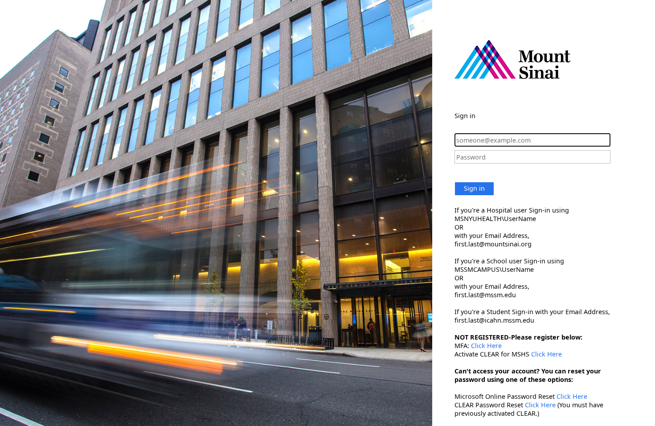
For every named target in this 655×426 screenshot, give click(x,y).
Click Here (486, 345)
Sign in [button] (474, 188)
